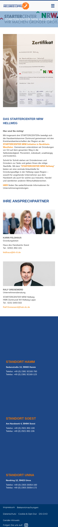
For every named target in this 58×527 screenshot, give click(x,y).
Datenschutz (9, 514)
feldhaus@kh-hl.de (12, 252)
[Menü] (53, 5)
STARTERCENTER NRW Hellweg (37, 166)
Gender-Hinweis (11, 520)
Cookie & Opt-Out (27, 514)
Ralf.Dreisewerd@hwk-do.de (16, 307)
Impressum (9, 507)
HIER (5, 185)
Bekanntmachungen (27, 507)
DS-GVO (43, 514)
